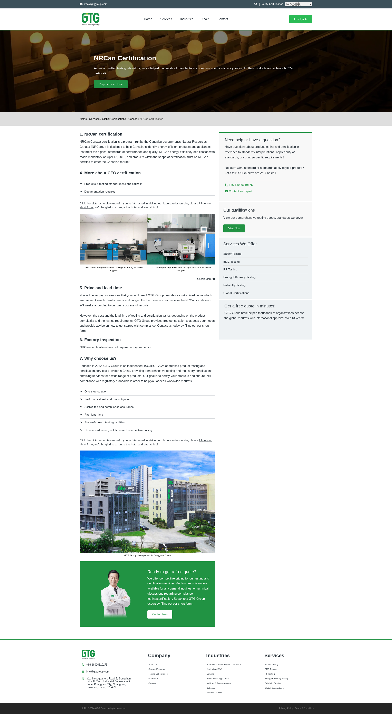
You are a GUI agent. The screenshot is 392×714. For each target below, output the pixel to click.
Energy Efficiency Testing (276, 678)
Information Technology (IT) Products (224, 664)
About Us (152, 664)
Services (166, 19)
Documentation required (100, 191)
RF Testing (270, 674)
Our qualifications (156, 669)
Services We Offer (240, 244)
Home (148, 19)
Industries (186, 19)
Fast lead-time (94, 414)
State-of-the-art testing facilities (105, 422)
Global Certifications (114, 118)
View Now (234, 228)
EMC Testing (271, 669)
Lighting (210, 674)
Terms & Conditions (304, 708)
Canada (132, 118)
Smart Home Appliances (218, 678)
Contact (222, 19)
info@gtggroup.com (97, 671)
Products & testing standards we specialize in (113, 183)
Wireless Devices (214, 693)
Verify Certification (272, 4)
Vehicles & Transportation (219, 683)
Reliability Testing (273, 683)
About (205, 19)
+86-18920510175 (96, 664)
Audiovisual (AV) (214, 669)
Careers (152, 683)
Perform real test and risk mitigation (107, 399)
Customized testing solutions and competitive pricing (118, 430)
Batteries (211, 688)
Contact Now (159, 614)
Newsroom (153, 678)
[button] (147, 184)
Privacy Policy (286, 708)
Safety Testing (271, 664)
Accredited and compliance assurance (109, 406)
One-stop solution (96, 391)
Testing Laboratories (158, 674)
